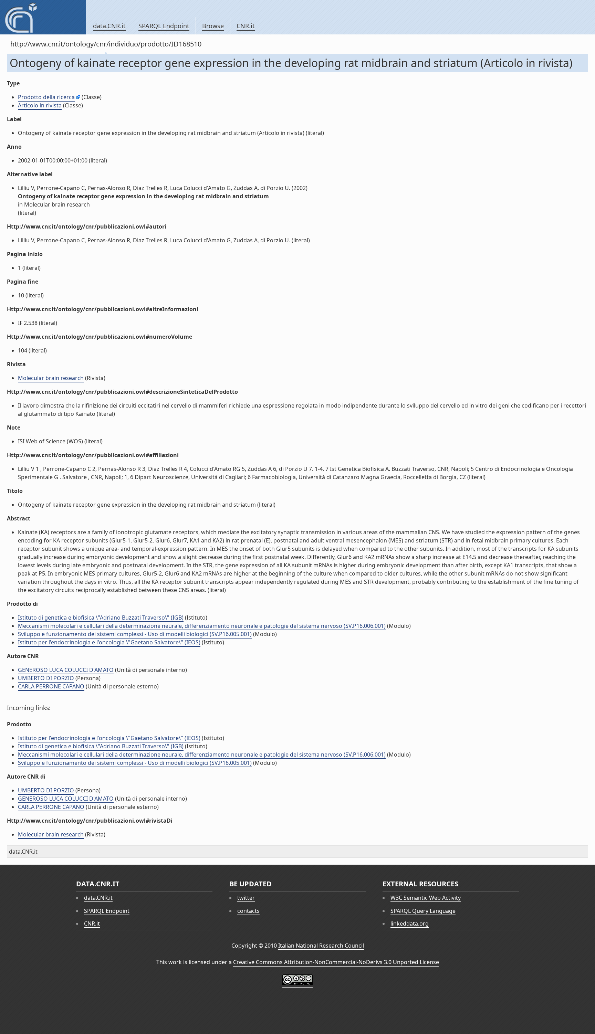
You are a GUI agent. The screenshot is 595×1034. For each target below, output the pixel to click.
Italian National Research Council (321, 945)
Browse (213, 26)
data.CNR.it (109, 26)
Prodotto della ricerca (46, 97)
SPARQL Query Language (423, 911)
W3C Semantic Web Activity (425, 897)
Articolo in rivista (40, 105)
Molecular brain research (51, 378)
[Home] (43, 17)
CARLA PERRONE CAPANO (51, 686)
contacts (248, 911)
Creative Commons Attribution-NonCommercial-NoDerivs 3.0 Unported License (336, 962)
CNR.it (246, 26)
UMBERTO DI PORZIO (46, 678)
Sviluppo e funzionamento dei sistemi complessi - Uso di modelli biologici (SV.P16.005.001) (135, 634)
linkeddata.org (409, 923)
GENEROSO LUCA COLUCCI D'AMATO (66, 670)
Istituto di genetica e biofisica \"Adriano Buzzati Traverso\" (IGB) (101, 617)
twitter (246, 897)
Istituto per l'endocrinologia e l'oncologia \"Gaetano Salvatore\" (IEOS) (109, 642)
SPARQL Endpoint (163, 26)
